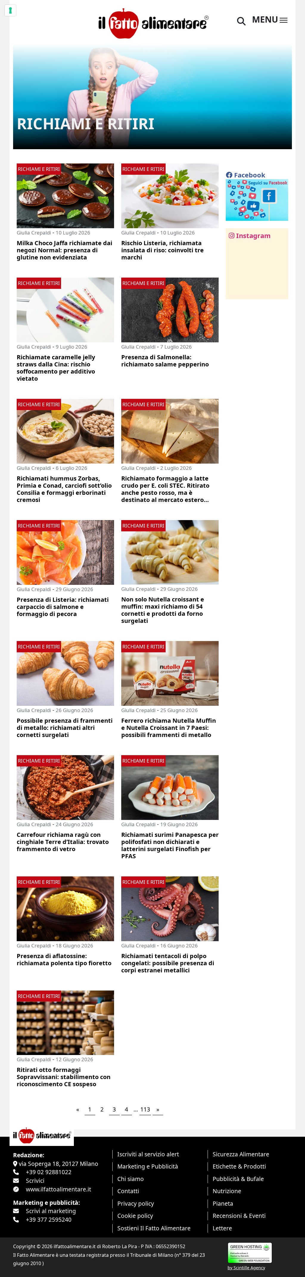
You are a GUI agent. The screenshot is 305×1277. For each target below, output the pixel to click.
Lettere (222, 1228)
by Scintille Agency (246, 1267)
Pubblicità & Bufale (238, 1179)
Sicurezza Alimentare (241, 1154)
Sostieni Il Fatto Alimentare (154, 1228)
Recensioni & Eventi (239, 1216)
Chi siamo (130, 1179)
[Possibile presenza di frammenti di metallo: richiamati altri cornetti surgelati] (65, 673)
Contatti (128, 1191)
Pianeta (223, 1203)
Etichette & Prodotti (239, 1166)
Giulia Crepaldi (34, 232)
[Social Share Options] (234, 291)
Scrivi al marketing (51, 1211)
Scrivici (35, 1181)
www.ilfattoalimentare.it (58, 1189)
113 (145, 1109)
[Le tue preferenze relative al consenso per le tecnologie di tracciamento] (10, 10)
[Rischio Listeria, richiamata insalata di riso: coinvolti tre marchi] (170, 195)
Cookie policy (135, 1216)
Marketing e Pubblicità (147, 1166)
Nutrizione (227, 1191)
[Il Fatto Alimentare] (152, 22)
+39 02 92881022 (48, 1172)
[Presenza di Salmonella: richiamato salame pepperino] (170, 309)
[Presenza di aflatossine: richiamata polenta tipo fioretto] (65, 908)
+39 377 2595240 (48, 1219)
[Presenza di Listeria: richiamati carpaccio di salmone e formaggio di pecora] (65, 552)
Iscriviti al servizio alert (148, 1154)
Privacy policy (135, 1203)
